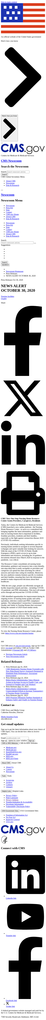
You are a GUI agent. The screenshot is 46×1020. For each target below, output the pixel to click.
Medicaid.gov (11, 750)
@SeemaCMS (17, 650)
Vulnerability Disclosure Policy (18, 806)
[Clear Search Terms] (35, 243)
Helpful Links (6, 791)
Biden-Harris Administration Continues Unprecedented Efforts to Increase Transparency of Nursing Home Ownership (24, 691)
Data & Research (12, 185)
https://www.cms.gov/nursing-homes (19, 633)
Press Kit (9, 208)
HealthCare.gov (12, 754)
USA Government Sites (10, 811)
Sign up (31, 741)
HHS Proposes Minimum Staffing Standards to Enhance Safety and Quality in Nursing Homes (24, 699)
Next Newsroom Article (15, 656)
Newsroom (10, 183)
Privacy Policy (11, 795)
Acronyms (10, 780)
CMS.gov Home (12, 214)
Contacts (9, 785)
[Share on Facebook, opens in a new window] (23, 375)
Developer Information (15, 804)
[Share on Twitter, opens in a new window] (23, 420)
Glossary (9, 787)
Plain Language (12, 798)
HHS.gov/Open (12, 758)
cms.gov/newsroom (22, 646)
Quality (4, 299)
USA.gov (9, 822)
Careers (9, 769)
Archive (9, 782)
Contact (9, 212)
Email (3, 738)
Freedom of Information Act (17, 815)
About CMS (10, 181)
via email (9, 648)
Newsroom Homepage (14, 271)
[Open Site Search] (2, 190)
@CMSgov (31, 650)
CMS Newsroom (11, 160)
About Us (9, 767)
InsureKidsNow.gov (14, 752)
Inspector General (13, 819)
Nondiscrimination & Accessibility (19, 802)
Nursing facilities (7, 296)
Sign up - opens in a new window (14, 741)
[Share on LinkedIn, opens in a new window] (23, 470)
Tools (4, 776)
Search (3, 172)
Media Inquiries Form (9, 717)
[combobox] (17, 242)
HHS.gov (9, 756)
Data (8, 210)
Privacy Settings (12, 800)
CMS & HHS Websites (10, 743)
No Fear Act (10, 817)
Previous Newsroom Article (16, 654)
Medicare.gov (11, 747)
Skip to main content (9, 2)
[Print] (23, 514)
